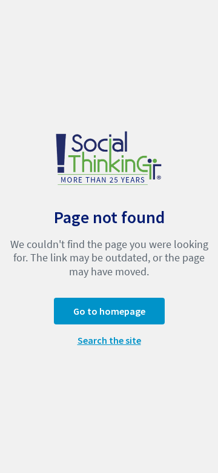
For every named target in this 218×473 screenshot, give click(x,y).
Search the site (109, 340)
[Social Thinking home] (109, 157)
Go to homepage (109, 311)
